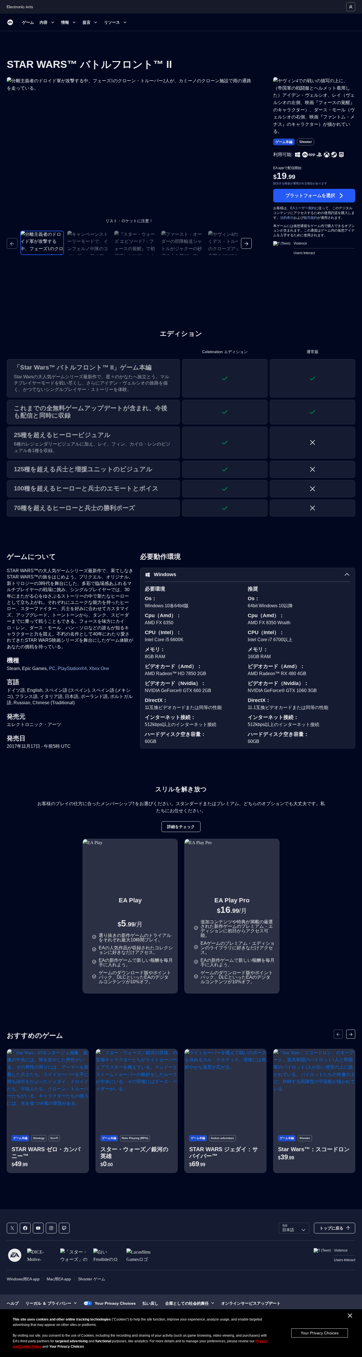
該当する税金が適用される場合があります (300, 183)
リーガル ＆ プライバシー (48, 1303)
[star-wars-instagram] (51, 1228)
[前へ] (12, 243)
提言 (86, 22)
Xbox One (99, 668)
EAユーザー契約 (302, 208)
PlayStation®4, (73, 668)
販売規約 (310, 218)
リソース (112, 22)
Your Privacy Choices (320, 1333)
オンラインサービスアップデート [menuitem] (251, 1303)
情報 (65, 22)
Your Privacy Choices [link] (115, 1303)
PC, (53, 668)
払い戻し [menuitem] (150, 1303)
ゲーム (28, 22)
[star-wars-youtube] (38, 1228)
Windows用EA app (23, 1279)
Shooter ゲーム (91, 1279)
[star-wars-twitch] (64, 1228)
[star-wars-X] (12, 1228)
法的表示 (287, 218)
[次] (246, 243)
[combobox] (294, 1228)
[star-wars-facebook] (25, 1228)
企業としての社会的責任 (187, 1303)
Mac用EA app (59, 1279)
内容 (44, 22)
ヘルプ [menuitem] (13, 1303)
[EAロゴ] (10, 22)
